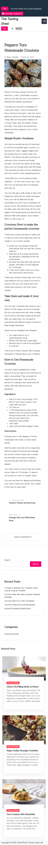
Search (7, 560)
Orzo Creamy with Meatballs (20, 814)
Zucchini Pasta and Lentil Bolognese (26, 9)
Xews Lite (39, 842)
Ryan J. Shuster (12, 57)
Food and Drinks (11, 634)
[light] (15, 28)
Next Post (13, 515)
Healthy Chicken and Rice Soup (22, 503)
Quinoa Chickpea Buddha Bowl (17, 608)
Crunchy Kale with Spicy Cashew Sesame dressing (22, 595)
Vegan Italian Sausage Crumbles (22, 750)
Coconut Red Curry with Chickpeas (19, 601)
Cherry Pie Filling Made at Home (22, 687)
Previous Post (18, 500)
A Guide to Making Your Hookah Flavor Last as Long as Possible (21, 589)
